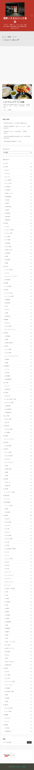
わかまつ (19, 459)
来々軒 (19, 422)
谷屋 (19, 701)
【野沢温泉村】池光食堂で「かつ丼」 (12, 141)
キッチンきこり (19, 462)
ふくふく (19, 555)
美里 (19, 256)
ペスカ (19, 273)
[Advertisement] (17, 64)
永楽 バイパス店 (19, 641)
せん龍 (19, 542)
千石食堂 (19, 602)
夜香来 (19, 611)
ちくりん (19, 176)
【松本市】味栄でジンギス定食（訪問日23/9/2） (15, 123)
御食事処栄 (19, 196)
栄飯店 (19, 631)
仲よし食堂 (19, 419)
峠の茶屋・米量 (19, 691)
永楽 (19, 638)
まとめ (18, 163)
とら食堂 (19, 675)
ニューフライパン (19, 439)
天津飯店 (19, 615)
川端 (19, 625)
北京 (19, 595)
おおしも (19, 482)
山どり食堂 (19, 246)
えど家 (19, 528)
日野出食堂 (19, 206)
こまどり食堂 (19, 269)
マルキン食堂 (19, 233)
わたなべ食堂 (19, 429)
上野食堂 (19, 186)
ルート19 (19, 585)
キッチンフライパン (19, 329)
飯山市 (18, 704)
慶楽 (19, 472)
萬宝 (19, 658)
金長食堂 (19, 259)
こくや (19, 386)
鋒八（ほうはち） (19, 661)
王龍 (19, 313)
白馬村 (18, 479)
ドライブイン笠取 (19, 492)
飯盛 (19, 263)
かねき (19, 671)
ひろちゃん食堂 (19, 402)
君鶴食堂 (19, 299)
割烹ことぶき (19, 193)
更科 (19, 695)
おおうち (19, 532)
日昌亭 (19, 203)
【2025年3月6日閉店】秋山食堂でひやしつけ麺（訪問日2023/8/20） (16, 137)
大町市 (18, 346)
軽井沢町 (18, 495)
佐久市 (18, 266)
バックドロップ (19, 575)
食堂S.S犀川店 (19, 342)
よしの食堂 (19, 349)
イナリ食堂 (19, 711)
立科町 (18, 489)
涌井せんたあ (19, 249)
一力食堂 (19, 236)
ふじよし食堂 (19, 558)
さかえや (19, 718)
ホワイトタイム (19, 582)
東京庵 (19, 698)
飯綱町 (9, 37)
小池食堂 (19, 432)
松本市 (18, 449)
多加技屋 (19, 243)
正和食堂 (19, 336)
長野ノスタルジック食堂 (19, 766)
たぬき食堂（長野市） (19, 548)
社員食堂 (19, 253)
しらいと (19, 499)
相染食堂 (19, 213)
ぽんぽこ (19, 565)
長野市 (18, 515)
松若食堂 (19, 303)
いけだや (19, 525)
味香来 (19, 608)
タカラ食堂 (19, 352)
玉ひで (19, 309)
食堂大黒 (19, 316)
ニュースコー (19, 685)
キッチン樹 (19, 183)
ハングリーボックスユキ (19, 356)
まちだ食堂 (19, 326)
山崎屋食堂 (19, 621)
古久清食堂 (19, 409)
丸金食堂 (19, 190)
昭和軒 (19, 359)
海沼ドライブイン (19, 648)
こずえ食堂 (19, 286)
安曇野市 (18, 366)
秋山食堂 (19, 651)
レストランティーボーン (19, 276)
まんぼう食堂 (19, 455)
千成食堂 (19, 688)
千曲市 (18, 289)
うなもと (19, 173)
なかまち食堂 (19, 708)
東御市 (18, 435)
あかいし (19, 170)
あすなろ (19, 396)
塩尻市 (18, 332)
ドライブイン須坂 (19, 681)
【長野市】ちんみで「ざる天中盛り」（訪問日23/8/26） (15, 132)
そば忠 (19, 545)
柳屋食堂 (19, 628)
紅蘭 (19, 339)
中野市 (18, 223)
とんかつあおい (19, 293)
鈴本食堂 (19, 279)
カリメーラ (19, 572)
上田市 (18, 166)
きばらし (19, 323)
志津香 (19, 200)
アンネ (19, 369)
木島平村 (18, 425)
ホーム (4, 37)
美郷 (19, 362)
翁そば (19, 655)
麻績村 (18, 724)
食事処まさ (19, 731)
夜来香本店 (19, 412)
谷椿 (19, 475)
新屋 (19, 509)
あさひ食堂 (19, 522)
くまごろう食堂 (19, 230)
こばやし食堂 (19, 538)
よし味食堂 (19, 180)
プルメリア (19, 578)
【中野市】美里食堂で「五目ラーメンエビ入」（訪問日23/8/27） (16, 127)
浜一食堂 (19, 645)
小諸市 (18, 392)
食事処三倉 (19, 665)
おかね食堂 (19, 535)
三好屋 (19, 372)
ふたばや (19, 678)
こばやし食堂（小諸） (19, 399)
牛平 (19, 306)
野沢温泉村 (18, 502)
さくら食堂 (19, 452)
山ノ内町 (18, 416)
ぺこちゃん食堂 (19, 296)
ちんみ (19, 552)
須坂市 (18, 668)
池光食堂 (19, 512)
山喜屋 (19, 618)
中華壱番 (19, 406)
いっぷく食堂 (19, 505)
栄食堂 (19, 210)
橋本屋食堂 (19, 379)
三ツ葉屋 (19, 239)
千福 (19, 605)
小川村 (18, 382)
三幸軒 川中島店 (19, 588)
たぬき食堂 (19, 445)
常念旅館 (19, 376)
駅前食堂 (19, 220)
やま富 (19, 568)
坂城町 (18, 319)
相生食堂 (19, 216)
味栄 (19, 465)
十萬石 (19, 598)
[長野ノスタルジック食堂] (15, 9)
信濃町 (18, 283)
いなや (19, 226)
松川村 (18, 442)
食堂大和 (19, 389)
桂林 (19, 635)
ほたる (19, 562)
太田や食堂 (19, 469)
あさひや (19, 518)
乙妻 (19, 592)
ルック (6, 109)
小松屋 (19, 728)
